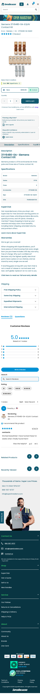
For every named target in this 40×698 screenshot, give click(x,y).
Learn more (9, 137)
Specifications (23, 144)
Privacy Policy (20, 681)
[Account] (27, 4)
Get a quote (10, 125)
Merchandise (6, 587)
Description (9, 144)
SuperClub (5, 573)
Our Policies (6, 602)
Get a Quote (6, 578)
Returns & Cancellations (11, 607)
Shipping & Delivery (9, 612)
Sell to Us (5, 582)
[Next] (37, 144)
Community (6, 631)
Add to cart (30, 101)
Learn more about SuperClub (13, 233)
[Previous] (29, 456)
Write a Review (23, 370)
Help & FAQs (6, 616)
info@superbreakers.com (12, 494)
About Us (5, 636)
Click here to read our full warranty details (19, 275)
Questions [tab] (20, 317)
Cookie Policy (32, 681)
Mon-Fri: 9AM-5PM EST (11, 486)
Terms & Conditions (5, 681)
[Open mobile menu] (38, 4)
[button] (11, 34)
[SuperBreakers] (8, 4)
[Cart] (32, 4)
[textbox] (20, 379)
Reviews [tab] (6, 317)
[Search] (36, 9)
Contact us (9, 554)
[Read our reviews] (20, 673)
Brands (4, 641)
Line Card (5, 646)
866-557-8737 (8, 490)
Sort (21, 402)
